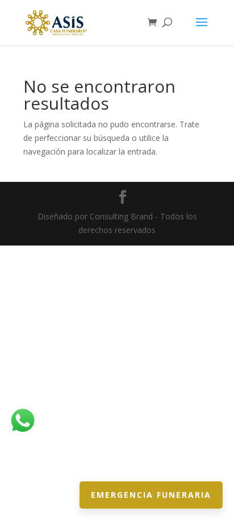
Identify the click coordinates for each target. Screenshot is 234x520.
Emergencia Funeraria (151, 494)
